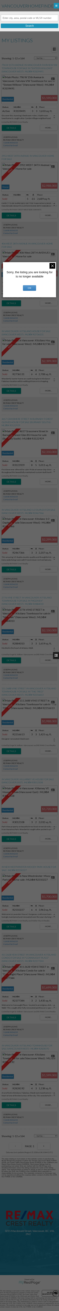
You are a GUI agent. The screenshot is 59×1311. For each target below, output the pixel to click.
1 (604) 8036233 (10, 142)
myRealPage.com (30, 1282)
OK (29, 288)
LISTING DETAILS (11, 128)
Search (29, 25)
